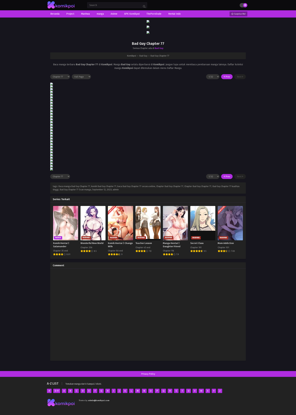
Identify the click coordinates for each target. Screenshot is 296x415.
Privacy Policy (148, 374)
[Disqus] (148, 314)
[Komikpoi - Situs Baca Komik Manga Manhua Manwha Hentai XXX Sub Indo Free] (61, 8)
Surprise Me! (240, 14)
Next (239, 76)
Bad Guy (159, 48)
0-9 (57, 390)
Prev (227, 76)
